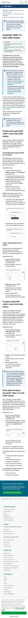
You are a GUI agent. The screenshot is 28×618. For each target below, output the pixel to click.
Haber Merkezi (7, 591)
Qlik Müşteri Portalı (8, 518)
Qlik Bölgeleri (7, 570)
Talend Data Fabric (8, 533)
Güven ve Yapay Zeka (9, 559)
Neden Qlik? (7, 553)
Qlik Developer (7, 511)
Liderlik (5, 579)
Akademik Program (9, 585)
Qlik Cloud (8, 6)
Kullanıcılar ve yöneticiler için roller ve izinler (13, 17)
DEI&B (5, 583)
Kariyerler (6, 589)
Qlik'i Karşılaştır (8, 563)
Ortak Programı (7, 587)
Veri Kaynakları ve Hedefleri (11, 567)
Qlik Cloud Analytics (9, 539)
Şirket (5, 577)
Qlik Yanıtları (7, 542)
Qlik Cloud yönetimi (7, 12)
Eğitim (5, 513)
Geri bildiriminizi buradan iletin (12, 492)
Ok (14, 613)
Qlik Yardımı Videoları (9, 509)
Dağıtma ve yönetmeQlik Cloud (16, 10)
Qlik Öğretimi (7, 515)
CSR (5, 581)
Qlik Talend (6, 529)
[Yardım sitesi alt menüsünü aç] (2, 6)
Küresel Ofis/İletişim (9, 593)
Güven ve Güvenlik (8, 555)
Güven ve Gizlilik (8, 557)
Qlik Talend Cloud (8, 531)
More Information (14, 616)
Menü (26, 2)
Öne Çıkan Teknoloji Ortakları (11, 565)
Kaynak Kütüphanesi (9, 520)
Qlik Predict (7, 544)
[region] (14, 607)
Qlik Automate (7, 546)
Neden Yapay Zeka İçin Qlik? (11, 561)
